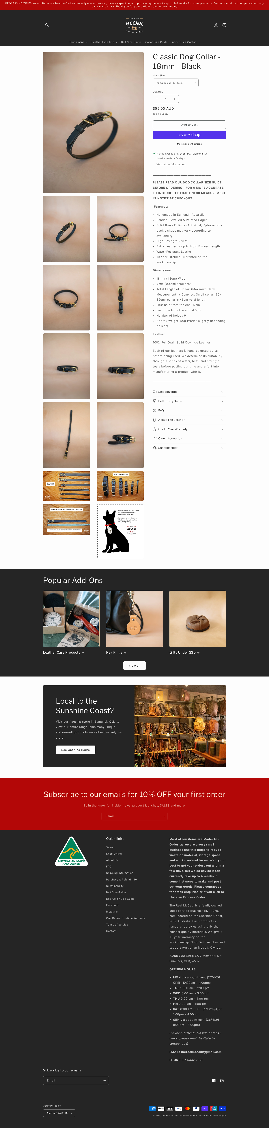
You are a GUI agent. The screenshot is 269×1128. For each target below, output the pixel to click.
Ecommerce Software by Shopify (209, 1115)
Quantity (158, 91)
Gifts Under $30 (182, 652)
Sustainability (115, 885)
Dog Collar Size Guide (120, 898)
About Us (112, 860)
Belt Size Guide (116, 892)
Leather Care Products (61, 652)
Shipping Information (119, 872)
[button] (47, 25)
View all (134, 665)
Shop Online (114, 853)
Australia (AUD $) (57, 1113)
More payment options (189, 143)
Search (110, 847)
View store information (170, 164)
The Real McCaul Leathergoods (177, 1115)
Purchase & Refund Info (121, 879)
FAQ (108, 866)
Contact (111, 930)
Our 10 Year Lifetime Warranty (125, 918)
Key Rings (114, 652)
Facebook (112, 905)
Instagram (112, 911)
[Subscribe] (163, 816)
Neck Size (159, 75)
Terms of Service (117, 924)
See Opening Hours (75, 750)
